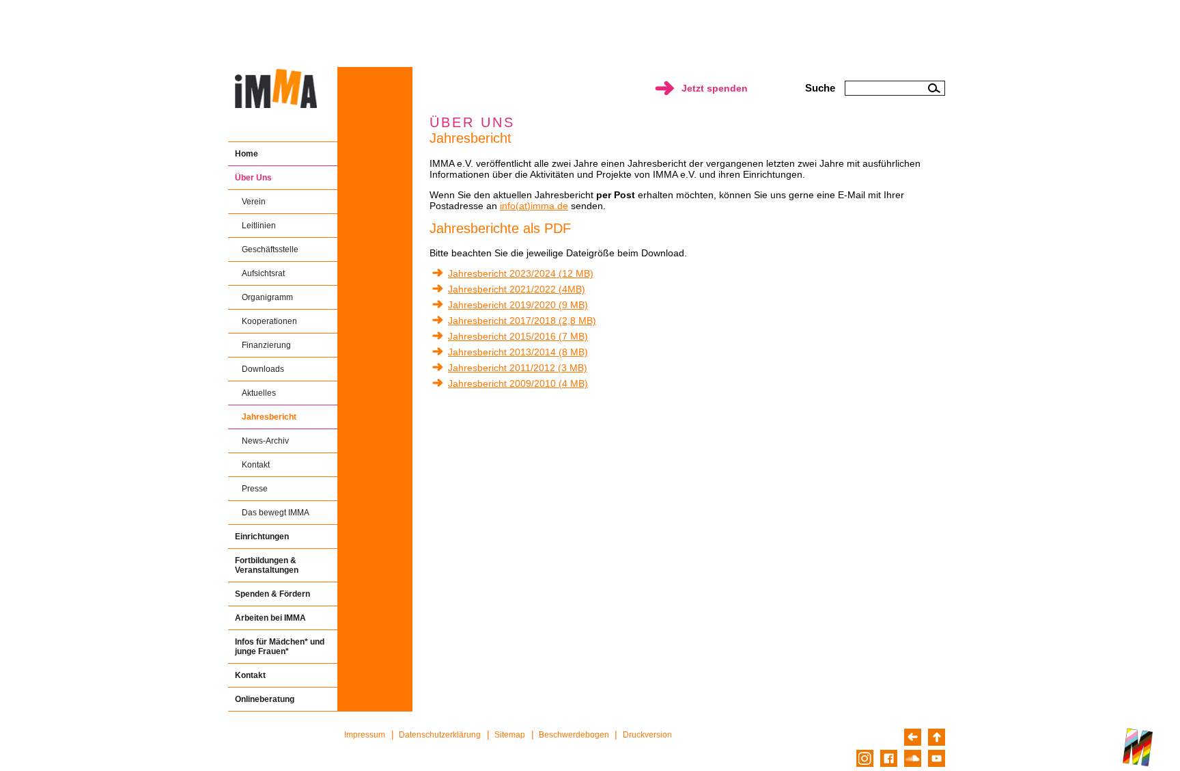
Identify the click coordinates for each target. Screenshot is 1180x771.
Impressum (364, 735)
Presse (255, 488)
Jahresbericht (269, 417)
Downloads (263, 369)
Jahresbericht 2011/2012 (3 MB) (517, 367)
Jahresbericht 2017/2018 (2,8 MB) (522, 320)
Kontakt (256, 465)
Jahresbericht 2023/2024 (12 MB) (520, 273)
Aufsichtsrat (263, 273)
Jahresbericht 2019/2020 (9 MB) (518, 304)
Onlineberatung (264, 699)
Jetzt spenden (715, 88)
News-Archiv (265, 441)
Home (246, 154)
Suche (820, 88)
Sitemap (509, 735)
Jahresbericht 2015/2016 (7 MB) (518, 336)
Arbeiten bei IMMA (270, 618)
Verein (254, 201)
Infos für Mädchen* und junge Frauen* (279, 646)
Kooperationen (269, 321)
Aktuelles (259, 393)
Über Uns (253, 177)
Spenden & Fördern (272, 594)
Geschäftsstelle (270, 249)
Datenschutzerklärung (440, 735)
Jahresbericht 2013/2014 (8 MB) (518, 352)
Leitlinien (259, 225)
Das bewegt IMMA (275, 512)
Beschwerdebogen (574, 735)
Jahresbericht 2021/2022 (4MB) (516, 289)
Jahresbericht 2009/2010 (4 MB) (518, 383)
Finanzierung (266, 345)
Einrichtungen (262, 536)
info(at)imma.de (534, 205)
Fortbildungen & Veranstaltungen (266, 565)
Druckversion (647, 735)
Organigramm (267, 297)
